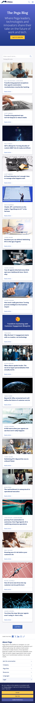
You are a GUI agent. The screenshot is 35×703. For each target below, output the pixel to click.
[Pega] (7, 2)
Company (6, 665)
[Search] (31, 56)
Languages (6, 676)
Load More (17, 627)
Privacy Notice (8, 687)
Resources (6, 672)
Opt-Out (17, 696)
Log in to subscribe (17, 37)
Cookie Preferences (17, 700)
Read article (7, 91)
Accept (17, 692)
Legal (4, 679)
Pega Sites (6, 668)
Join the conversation (9, 661)
